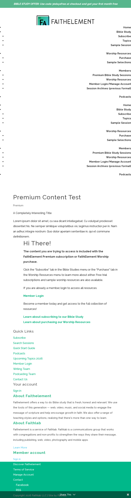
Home (127, 27)
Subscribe (124, 36)
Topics (126, 40)
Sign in (17, 390)
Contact (18, 479)
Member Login (33, 295)
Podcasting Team (24, 374)
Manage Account (23, 474)
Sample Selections (119, 62)
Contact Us (20, 379)
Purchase (125, 57)
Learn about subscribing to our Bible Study (53, 316)
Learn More (20, 447)
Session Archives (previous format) (109, 88)
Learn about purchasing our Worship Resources (56, 322)
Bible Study (124, 31)
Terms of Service (23, 469)
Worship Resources (118, 53)
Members (125, 70)
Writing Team (21, 369)
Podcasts (125, 96)
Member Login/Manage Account (110, 84)
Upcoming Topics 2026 (28, 358)
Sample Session (121, 45)
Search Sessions (23, 343)
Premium (18, 205)
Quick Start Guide (24, 348)
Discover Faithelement (27, 464)
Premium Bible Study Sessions (112, 75)
